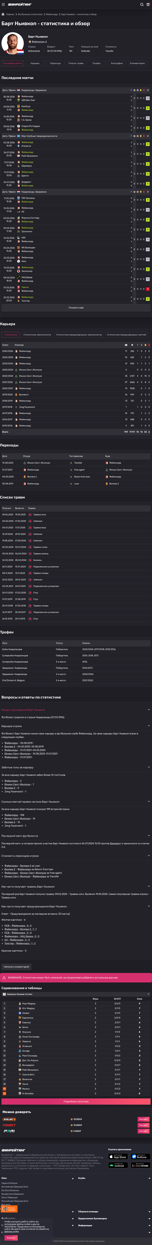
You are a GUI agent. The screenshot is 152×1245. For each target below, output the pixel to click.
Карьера (35, 63)
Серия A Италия (9, 1183)
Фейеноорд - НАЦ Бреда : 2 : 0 (21, 936)
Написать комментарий (16, 966)
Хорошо (11, 1237)
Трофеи (96, 63)
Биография (117, 63)
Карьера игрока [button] (11, 726)
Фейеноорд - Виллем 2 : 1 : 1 (20, 929)
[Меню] (3, 4)
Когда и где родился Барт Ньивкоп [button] (23, 709)
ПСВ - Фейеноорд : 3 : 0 (18, 932)
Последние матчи (12, 63)
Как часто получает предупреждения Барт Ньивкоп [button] (34, 906)
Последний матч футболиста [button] (19, 835)
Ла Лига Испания (10, 1190)
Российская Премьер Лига (14, 1201)
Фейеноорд (11, 743)
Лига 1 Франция (9, 1197)
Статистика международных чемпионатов (79, 334)
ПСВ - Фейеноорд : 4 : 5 (17, 925)
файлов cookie (11, 1231)
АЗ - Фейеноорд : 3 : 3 (17, 940)
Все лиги (5, 1204)
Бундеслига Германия (12, 1194)
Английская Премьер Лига (14, 1187)
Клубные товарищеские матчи (42, 136)
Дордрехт (115, 843)
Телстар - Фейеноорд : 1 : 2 (19, 943)
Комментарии (137, 63)
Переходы (55, 63)
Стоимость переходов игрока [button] (20, 855)
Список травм (76, 63)
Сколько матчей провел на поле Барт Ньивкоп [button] (30, 801)
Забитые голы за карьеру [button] (17, 767)
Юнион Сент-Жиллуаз (17, 753)
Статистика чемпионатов (37, 334)
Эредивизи (40, 90)
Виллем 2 (9, 746)
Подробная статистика (76, 1101)
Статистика (10, 334)
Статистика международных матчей (126, 334)
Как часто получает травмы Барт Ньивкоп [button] (27, 886)
